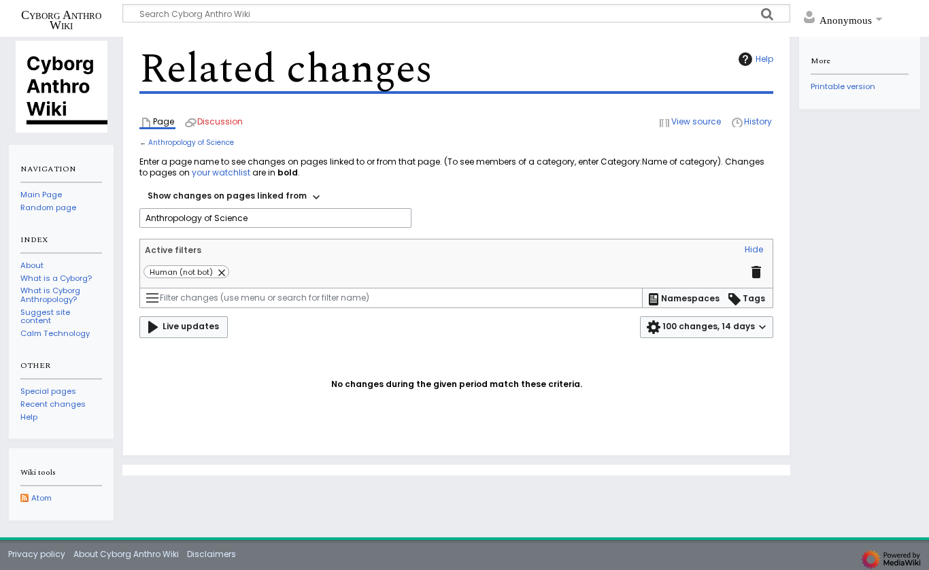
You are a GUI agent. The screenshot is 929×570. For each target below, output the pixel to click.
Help (764, 59)
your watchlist (221, 172)
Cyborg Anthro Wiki (61, 19)
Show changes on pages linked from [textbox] (227, 195)
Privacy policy (36, 554)
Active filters (173, 250)
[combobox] (233, 197)
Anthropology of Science (191, 142)
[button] (754, 250)
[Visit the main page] (61, 86)
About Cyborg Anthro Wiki (126, 554)
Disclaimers (211, 554)
